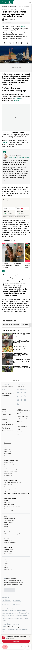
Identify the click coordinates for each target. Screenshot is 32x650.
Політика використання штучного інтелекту (7, 431)
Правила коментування (22, 416)
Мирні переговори (9, 467)
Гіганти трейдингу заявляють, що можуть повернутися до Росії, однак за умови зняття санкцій (15, 135)
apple (17, 600)
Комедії (6, 524)
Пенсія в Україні (8, 511)
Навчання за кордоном (10, 542)
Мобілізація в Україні (10, 480)
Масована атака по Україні (11, 471)
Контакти (19, 421)
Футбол (6, 563)
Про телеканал (5, 416)
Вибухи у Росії (8, 473)
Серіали (6, 526)
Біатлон (6, 567)
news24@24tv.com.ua (7, 386)
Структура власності (22, 426)
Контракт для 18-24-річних (11, 489)
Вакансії (19, 424)
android (6, 600)
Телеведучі (4, 419)
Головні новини (8, 445)
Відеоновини (7, 451)
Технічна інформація (22, 419)
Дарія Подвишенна (10, 19)
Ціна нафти (7, 500)
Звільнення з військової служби (12, 482)
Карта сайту (20, 431)
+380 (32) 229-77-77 (10, 626)
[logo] (10, 2)
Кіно (5, 516)
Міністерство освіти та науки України (13, 534)
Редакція (4, 411)
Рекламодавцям (5, 422)
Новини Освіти (8, 532)
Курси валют (7, 502)
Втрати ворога (8, 475)
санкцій (22, 26)
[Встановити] (16, 639)
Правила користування (7, 424)
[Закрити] (29, 637)
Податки (6, 509)
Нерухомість (8, 547)
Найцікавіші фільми (9, 518)
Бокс (5, 561)
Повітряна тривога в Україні (11, 469)
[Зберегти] (27, 43)
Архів (18, 429)
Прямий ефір (7, 449)
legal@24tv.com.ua (20, 627)
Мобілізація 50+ (8, 484)
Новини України (8, 447)
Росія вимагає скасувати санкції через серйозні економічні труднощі (24, 6)
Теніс (5, 565)
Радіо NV (16, 100)
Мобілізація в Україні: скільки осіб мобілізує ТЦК (16, 493)
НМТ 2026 (6, 538)
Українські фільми (9, 520)
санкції (4, 142)
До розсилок (9, 590)
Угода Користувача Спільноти (21, 413)
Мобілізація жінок (9, 486)
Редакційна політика (7, 414)
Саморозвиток (8, 540)
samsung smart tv (17, 604)
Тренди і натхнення (9, 554)
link (18, 392)
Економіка (4, 6)
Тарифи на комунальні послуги (12, 506)
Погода (6, 455)
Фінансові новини (9, 504)
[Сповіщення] (30, 2)
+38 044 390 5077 (21, 386)
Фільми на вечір (8, 522)
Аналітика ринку (8, 549)
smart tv (6, 604)
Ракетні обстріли (8, 462)
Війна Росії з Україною (11, 460)
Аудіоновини (7, 453)
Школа (6, 536)
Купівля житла (8, 551)
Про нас (4, 409)
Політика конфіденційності (6, 428)
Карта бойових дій (9, 464)
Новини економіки (12, 6)
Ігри (18, 434)
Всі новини (7, 443)
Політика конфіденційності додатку (23, 410)
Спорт (6, 559)
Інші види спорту (8, 569)
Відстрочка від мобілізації (11, 491)
